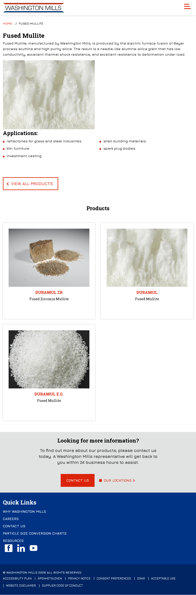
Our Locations (117, 480)
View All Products (32, 183)
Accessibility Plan (17, 578)
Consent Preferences (114, 578)
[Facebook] (8, 548)
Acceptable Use (163, 578)
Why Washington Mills (24, 511)
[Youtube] (33, 548)
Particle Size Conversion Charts (34, 533)
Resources (13, 540)
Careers (11, 519)
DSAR (141, 578)
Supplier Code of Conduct (62, 585)
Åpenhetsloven (50, 578)
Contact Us (77, 480)
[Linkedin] (21, 548)
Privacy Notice (79, 578)
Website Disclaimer (21, 585)
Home (7, 23)
